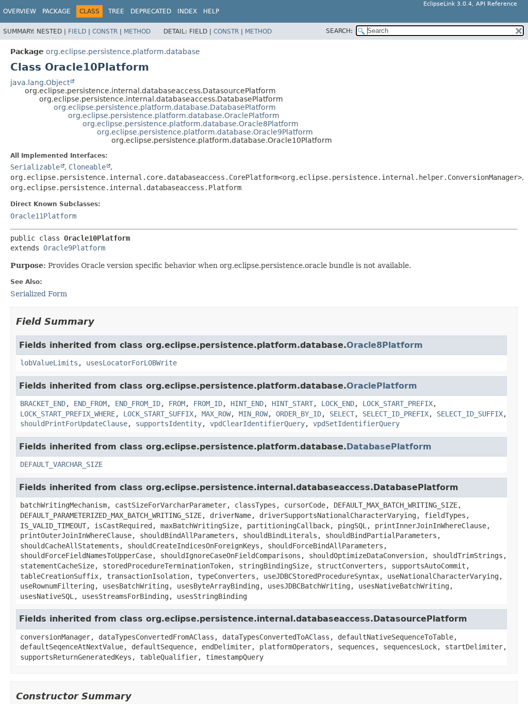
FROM (177, 403)
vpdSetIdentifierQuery (356, 424)
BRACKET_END (42, 403)
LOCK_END (337, 403)
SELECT (341, 414)
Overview (19, 11)
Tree (116, 11)
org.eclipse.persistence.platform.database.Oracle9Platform (205, 132)
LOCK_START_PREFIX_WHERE (67, 414)
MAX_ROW (216, 414)
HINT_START (292, 403)
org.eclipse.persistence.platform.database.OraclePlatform (173, 115)
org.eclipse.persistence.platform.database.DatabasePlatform (165, 107)
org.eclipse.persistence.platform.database (123, 51)
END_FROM (90, 403)
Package (56, 11)
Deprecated (150, 11)
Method (137, 31)
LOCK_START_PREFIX (397, 403)
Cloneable (87, 167)
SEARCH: (339, 31)
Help (211, 11)
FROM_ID (207, 403)
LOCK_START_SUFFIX (158, 414)
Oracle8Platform (384, 345)
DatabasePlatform (389, 446)
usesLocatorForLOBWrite (131, 363)
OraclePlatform (381, 386)
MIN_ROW (253, 414)
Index (187, 11)
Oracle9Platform (74, 248)
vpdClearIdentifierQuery (257, 424)
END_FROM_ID (137, 403)
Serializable (35, 167)
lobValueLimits (49, 363)
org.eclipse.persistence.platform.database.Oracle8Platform (190, 124)
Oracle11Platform (43, 216)
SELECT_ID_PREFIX (395, 414)
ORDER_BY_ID (298, 414)
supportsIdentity (169, 424)
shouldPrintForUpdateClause (73, 424)
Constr (105, 31)
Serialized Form (38, 294)
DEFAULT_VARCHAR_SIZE (61, 464)
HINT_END (246, 403)
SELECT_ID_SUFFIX (470, 414)
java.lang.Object (40, 82)
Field (77, 31)
